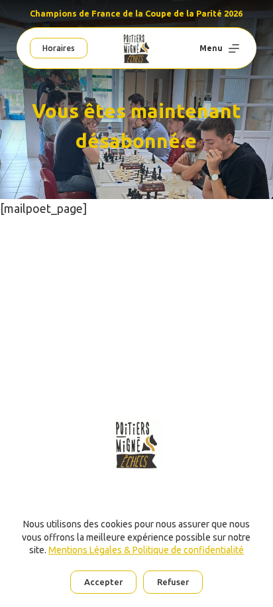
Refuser (173, 581)
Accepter (103, 581)
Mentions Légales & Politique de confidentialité (146, 550)
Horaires (58, 48)
